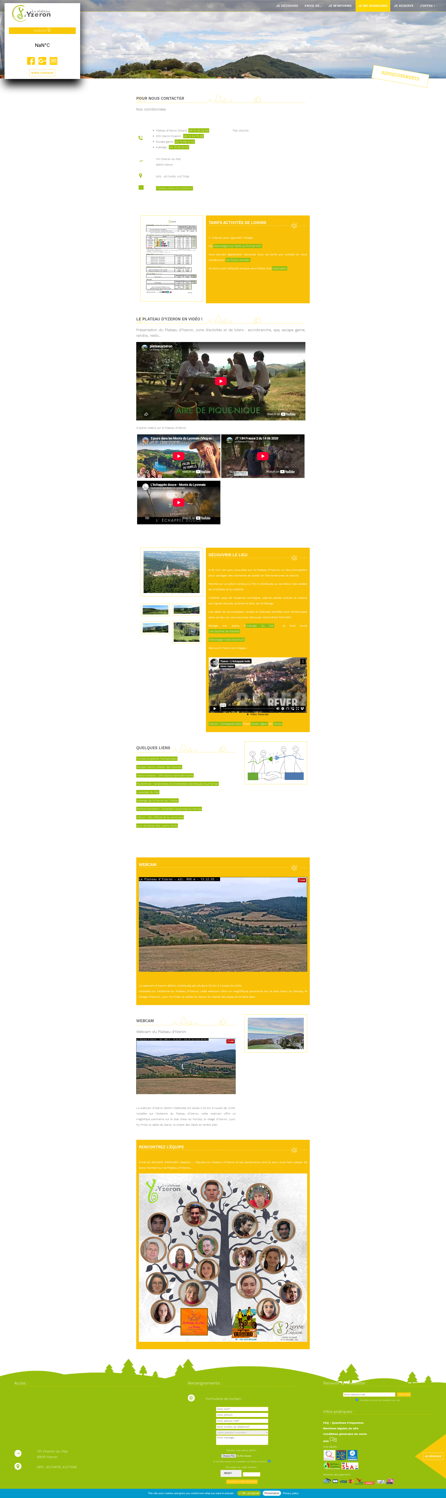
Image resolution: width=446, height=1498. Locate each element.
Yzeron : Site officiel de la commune (160, 817)
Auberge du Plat (260, 625)
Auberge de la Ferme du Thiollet (157, 800)
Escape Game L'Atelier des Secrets (159, 767)
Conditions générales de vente (345, 1434)
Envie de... (313, 5)
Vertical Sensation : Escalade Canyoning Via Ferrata (169, 809)
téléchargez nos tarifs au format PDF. (238, 246)
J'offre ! (427, 5)
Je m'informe (340, 5)
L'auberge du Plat (148, 792)
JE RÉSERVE (433, 1456)
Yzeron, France (42, 45)
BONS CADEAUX (42, 72)
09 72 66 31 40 (184, 141)
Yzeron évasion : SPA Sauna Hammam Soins (165, 775)
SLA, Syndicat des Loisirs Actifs (157, 825)
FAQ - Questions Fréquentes (343, 1422)
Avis (326, 1441)
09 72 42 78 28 (193, 136)
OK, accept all (250, 1493)
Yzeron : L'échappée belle (225, 723)
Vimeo (278, 723)
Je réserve (404, 5)
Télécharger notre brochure (226, 639)
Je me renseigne (373, 5)
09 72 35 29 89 (199, 130)
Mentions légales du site (340, 1428)
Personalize (271, 1493)
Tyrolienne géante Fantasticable (157, 758)
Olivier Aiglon (259, 723)
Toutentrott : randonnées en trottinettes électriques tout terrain (177, 783)
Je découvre (287, 5)
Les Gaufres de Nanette (224, 631)
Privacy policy (291, 1493)
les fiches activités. (238, 260)
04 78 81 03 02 (179, 147)
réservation (280, 268)
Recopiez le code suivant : (242, 1467)
